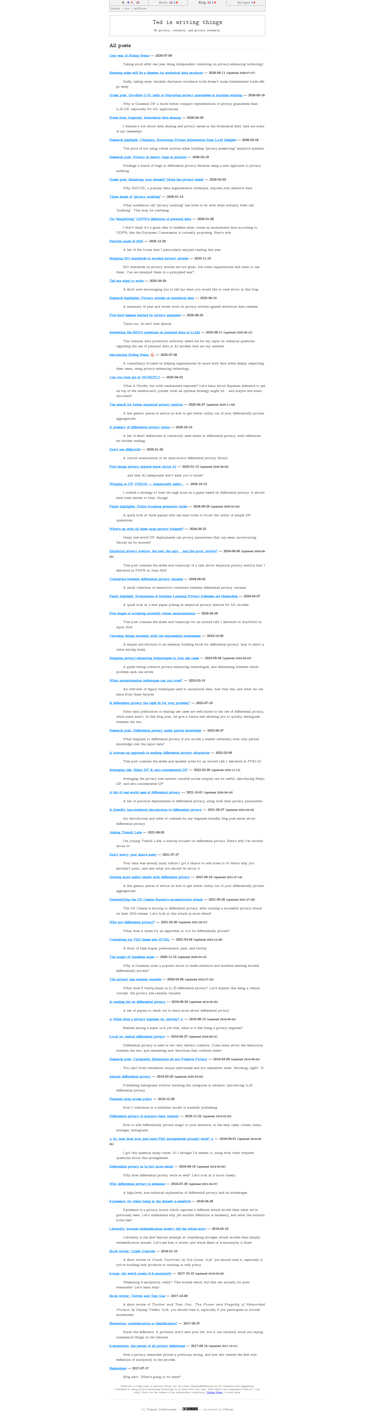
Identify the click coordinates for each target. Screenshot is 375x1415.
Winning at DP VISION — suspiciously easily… (146, 484)
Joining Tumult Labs (125, 832)
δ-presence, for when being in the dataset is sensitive (150, 1201)
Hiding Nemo (215, 1392)
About (164, 3)
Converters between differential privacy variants (146, 579)
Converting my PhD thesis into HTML (139, 940)
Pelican (228, 1409)
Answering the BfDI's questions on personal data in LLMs (154, 332)
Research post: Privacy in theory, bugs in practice (147, 157)
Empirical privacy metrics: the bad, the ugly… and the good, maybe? (163, 551)
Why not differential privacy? (132, 922)
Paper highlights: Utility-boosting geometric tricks (148, 507)
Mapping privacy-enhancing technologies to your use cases (154, 658)
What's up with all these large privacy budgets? (146, 529)
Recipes (245, 3)
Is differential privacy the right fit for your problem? (149, 703)
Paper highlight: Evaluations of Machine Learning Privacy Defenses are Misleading (173, 596)
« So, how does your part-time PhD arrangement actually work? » (161, 1139)
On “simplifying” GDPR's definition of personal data (150, 219)
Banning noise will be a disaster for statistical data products (156, 73)
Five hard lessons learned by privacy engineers (145, 315)
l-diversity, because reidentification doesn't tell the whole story (157, 1229)
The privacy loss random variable (135, 979)
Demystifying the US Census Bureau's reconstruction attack (156, 900)
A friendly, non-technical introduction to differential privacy (155, 810)
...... (127, 3)
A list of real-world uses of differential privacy (144, 792)
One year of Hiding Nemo (129, 56)
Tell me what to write (126, 281)
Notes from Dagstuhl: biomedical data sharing (145, 118)
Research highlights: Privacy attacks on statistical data (151, 298)
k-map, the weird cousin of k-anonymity (140, 1274)
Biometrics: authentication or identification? (143, 1324)
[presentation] (142, 988)
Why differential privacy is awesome (137, 1184)
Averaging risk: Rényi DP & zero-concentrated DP (148, 770)
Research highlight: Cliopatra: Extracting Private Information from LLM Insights (172, 140)
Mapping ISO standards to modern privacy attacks (148, 258)
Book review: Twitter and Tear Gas (137, 1296)
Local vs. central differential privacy (137, 1037)
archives (140, 9)
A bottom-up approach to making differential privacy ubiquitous (159, 753)
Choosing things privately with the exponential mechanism (155, 636)
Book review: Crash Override (132, 1251)
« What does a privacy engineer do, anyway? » (146, 1019)
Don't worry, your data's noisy (132, 855)
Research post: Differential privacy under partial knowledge (155, 731)
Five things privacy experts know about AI (142, 467)
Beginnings (117, 1368)
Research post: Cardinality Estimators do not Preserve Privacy (158, 1059)
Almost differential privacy (130, 1077)
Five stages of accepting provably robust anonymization (152, 613)
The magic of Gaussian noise (131, 957)
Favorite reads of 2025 (126, 241)
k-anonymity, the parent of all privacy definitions (147, 1346)
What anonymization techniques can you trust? (146, 681)
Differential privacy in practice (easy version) (144, 1116)
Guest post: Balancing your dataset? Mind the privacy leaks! (156, 180)
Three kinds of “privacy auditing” (135, 197)
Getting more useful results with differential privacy (149, 877)
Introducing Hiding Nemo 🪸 (131, 355)
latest (115, 9)
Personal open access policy (130, 1099)
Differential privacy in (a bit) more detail (141, 1167)
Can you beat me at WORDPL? (134, 377)
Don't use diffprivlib (125, 450)
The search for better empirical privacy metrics (146, 405)
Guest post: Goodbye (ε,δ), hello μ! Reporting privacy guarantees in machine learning (175, 95)
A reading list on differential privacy (137, 1002)
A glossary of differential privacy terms (139, 427)
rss (127, 9)
